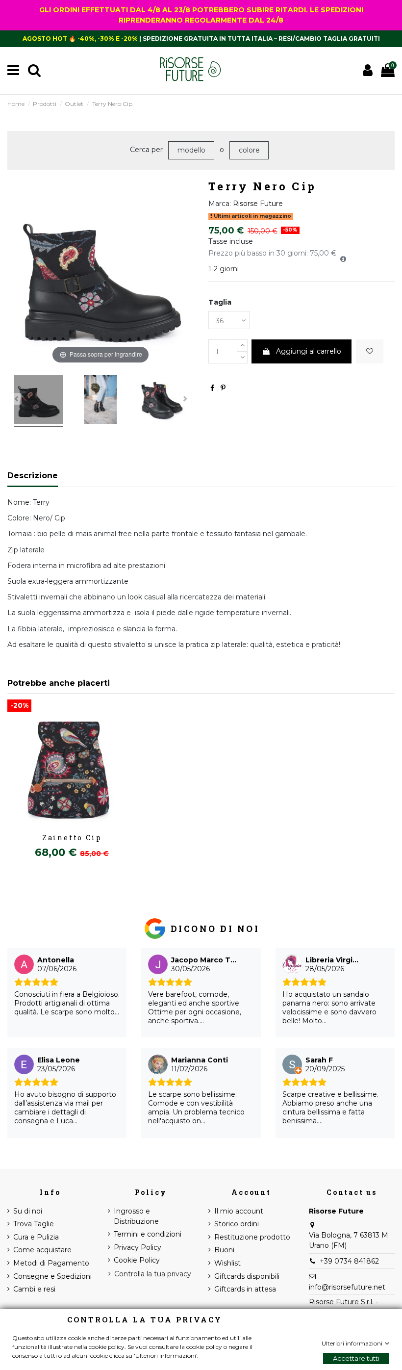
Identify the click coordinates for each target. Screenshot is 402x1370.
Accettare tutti (356, 1358)
